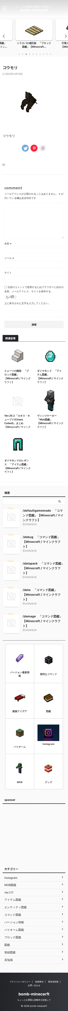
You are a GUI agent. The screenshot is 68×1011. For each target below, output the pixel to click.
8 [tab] (43, 54)
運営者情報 (53, 981)
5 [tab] (33, 54)
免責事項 (39, 981)
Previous (3, 36)
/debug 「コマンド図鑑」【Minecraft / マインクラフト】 (42, 541)
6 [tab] (36, 54)
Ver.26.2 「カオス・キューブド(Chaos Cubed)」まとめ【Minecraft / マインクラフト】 (17, 423)
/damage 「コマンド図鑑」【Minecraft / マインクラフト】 (42, 621)
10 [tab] (50, 54)
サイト (8, 272)
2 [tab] (22, 54)
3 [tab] (26, 54)
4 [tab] (29, 54)
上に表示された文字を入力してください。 (27, 303)
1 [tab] (19, 54)
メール (9, 258)
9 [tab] (47, 54)
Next (65, 36)
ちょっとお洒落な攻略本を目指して (34, 1000)
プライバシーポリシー (20, 981)
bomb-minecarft (34, 10)
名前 (8, 243)
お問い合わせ (34, 985)
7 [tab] (40, 54)
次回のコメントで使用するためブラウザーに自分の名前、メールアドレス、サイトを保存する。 (34, 289)
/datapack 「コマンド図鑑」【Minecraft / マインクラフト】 (43, 568)
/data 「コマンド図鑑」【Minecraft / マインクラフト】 (42, 594)
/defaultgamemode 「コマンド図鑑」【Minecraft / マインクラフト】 (43, 515)
